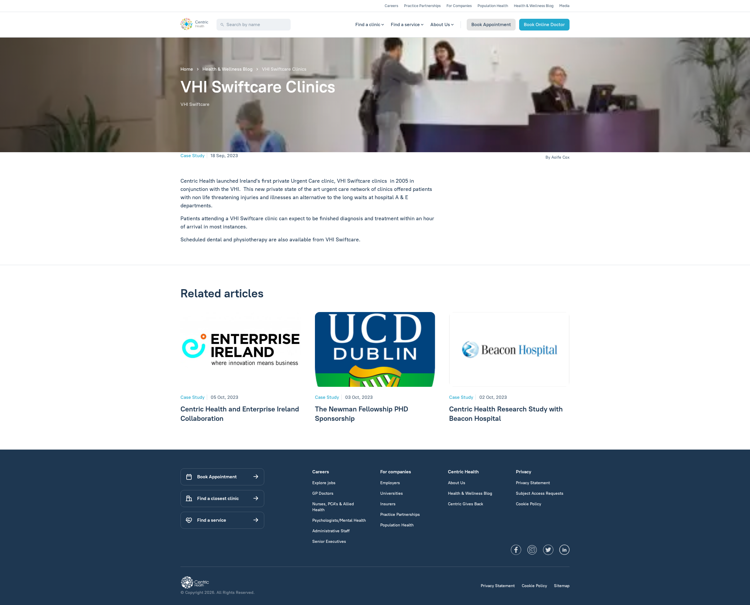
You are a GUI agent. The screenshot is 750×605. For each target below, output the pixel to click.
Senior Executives (329, 541)
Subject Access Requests (539, 493)
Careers (391, 6)
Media (564, 6)
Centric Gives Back (465, 503)
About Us (440, 24)
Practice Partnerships (422, 6)
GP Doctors (322, 493)
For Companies (459, 6)
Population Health (493, 6)
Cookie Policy (528, 503)
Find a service (405, 24)
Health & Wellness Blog (533, 6)
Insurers (388, 503)
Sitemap (562, 585)
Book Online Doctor (544, 24)
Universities (391, 493)
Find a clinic (367, 24)
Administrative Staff (331, 530)
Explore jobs (323, 482)
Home (186, 69)
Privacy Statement (533, 482)
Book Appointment (491, 24)
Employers (390, 482)
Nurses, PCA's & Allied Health (333, 506)
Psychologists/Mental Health (339, 520)
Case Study (192, 155)
